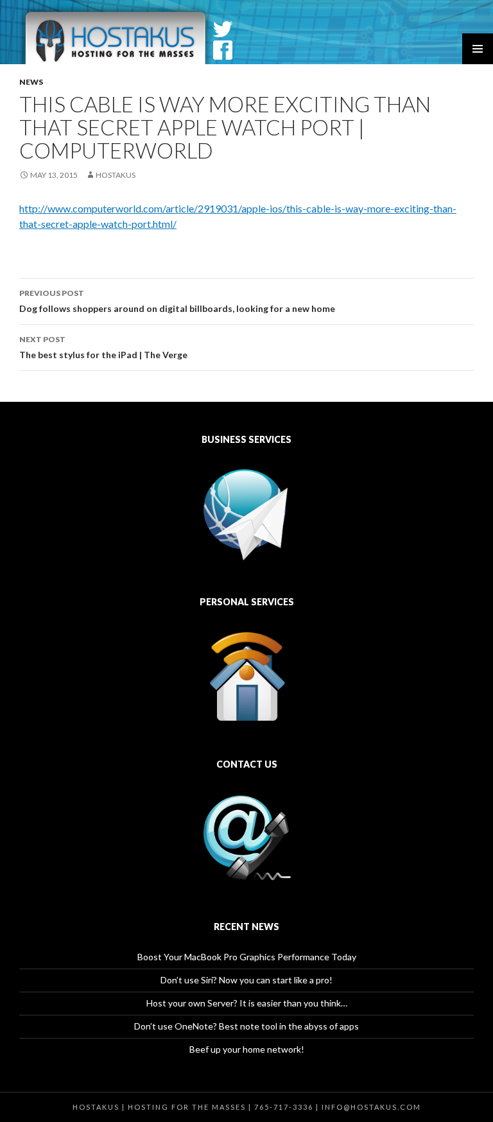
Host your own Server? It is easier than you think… (246, 1002)
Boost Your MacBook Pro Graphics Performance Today (246, 956)
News (31, 82)
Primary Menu (477, 48)
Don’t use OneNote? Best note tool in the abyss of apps (246, 1026)
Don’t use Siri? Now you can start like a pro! (246, 979)
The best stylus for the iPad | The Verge (103, 347)
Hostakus (115, 175)
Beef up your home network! (246, 1049)
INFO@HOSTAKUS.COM (371, 1107)
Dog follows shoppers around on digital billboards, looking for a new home (177, 301)
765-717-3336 (283, 1107)
